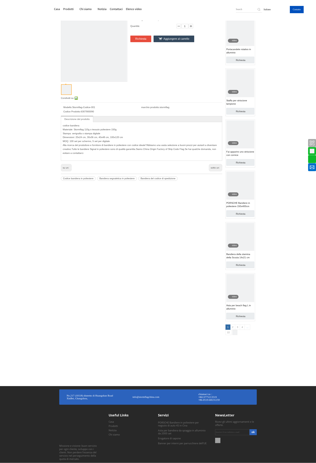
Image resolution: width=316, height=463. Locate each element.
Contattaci (116, 9)
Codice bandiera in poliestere (78, 178)
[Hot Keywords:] (259, 9)
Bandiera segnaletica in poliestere (117, 178)
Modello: (67, 107)
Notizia (102, 9)
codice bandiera (71, 125)
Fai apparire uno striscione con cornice (240, 153)
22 (228, 332)
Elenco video (134, 9)
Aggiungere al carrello (176, 38)
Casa (57, 9)
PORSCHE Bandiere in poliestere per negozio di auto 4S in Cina (178, 424)
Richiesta (140, 38)
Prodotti (68, 9)
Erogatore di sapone (169, 438)
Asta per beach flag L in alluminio (238, 307)
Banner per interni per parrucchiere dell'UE (182, 443)
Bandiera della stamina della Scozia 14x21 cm (238, 256)
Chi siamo (85, 9)
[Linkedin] (217, 440)
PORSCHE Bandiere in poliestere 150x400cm (238, 205)
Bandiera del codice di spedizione (158, 178)
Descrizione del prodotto (77, 119)
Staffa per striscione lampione (236, 102)
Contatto (297, 9)
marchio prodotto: (150, 107)
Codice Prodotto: (72, 111)
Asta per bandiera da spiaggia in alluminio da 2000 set (182, 432)
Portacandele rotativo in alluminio (238, 51)
